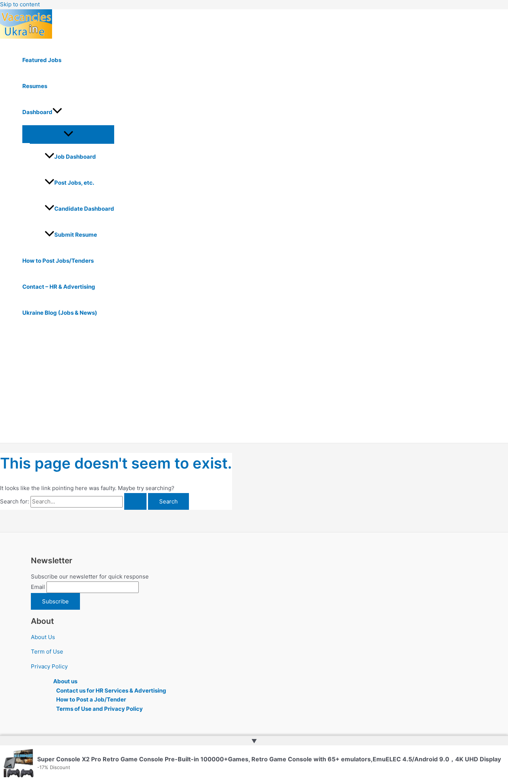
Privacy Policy (49, 666)
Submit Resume (75, 234)
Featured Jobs (41, 60)
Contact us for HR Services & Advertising (111, 690)
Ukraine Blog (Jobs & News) (59, 312)
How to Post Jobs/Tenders (58, 260)
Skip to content (20, 4)
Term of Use (47, 651)
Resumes (34, 86)
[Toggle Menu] (68, 134)
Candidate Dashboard (84, 208)
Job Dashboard (75, 156)
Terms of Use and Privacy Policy (99, 708)
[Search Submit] (135, 501)
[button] (57, 112)
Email (38, 586)
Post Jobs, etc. (74, 182)
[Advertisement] (230, 387)
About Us (43, 637)
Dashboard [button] (37, 112)
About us (65, 681)
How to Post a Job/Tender (91, 699)
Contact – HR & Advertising (58, 286)
